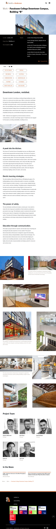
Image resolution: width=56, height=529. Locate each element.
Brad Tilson (22, 435)
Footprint (8, 82)
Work (5, 8)
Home (3, 481)
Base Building (21, 85)
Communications (8, 78)
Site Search (46, 3)
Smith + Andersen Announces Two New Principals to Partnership (14, 474)
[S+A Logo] (8, 501)
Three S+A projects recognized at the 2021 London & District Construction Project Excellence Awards (39, 474)
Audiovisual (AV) (21, 78)
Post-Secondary (8, 70)
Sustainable (21, 82)
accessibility (17, 501)
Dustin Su (5, 458)
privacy (15, 504)
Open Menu (49, 3)
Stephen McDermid (7, 435)
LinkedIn (47, 528)
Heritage (21, 70)
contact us (16, 497)
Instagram (44, 528)
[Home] (14, 3)
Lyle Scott (22, 458)
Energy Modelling (8, 85)
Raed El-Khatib (39, 435)
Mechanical (8, 74)
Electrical (21, 74)
